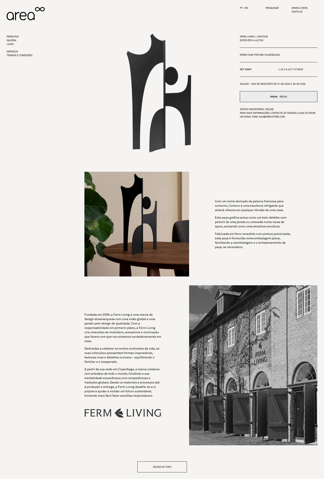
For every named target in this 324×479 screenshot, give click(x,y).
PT (241, 8)
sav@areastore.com (272, 116)
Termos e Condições (19, 55)
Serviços (12, 51)
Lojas (10, 44)
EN (246, 8)
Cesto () (297, 11)
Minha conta (300, 8)
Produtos (13, 36)
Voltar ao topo (162, 466)
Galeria (11, 40)
